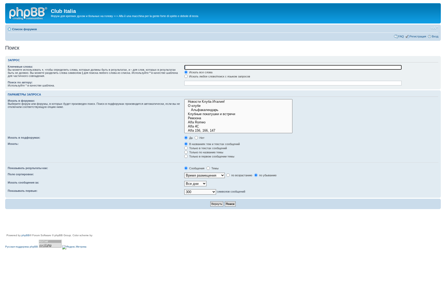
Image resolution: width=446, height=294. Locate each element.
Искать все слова (200, 72)
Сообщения (196, 168)
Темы (215, 168)
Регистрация (418, 36)
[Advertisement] (99, 221)
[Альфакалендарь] (238, 110)
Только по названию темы (205, 152)
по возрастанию (241, 175)
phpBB (25, 235)
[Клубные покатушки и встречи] (238, 114)
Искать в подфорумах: (24, 137)
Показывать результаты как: (28, 168)
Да (190, 137)
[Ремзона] (238, 118)
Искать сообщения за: (23, 182)
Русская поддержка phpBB (21, 246)
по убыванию (267, 175)
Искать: (13, 143)
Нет (201, 137)
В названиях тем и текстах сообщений (214, 144)
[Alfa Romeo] (238, 122)
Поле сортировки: (21, 174)
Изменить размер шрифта (434, 28)
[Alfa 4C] (238, 126)
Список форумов (24, 29)
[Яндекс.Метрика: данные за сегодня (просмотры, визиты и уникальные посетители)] (74, 247)
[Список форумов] (28, 12)
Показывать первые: (22, 190)
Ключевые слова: (20, 66)
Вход (435, 36)
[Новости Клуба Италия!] (238, 102)
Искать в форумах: (21, 100)
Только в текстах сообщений (207, 148)
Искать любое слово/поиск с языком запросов (219, 76)
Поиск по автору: (20, 82)
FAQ (401, 36)
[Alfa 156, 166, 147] (238, 131)
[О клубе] (238, 106)
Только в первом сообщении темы (211, 156)
